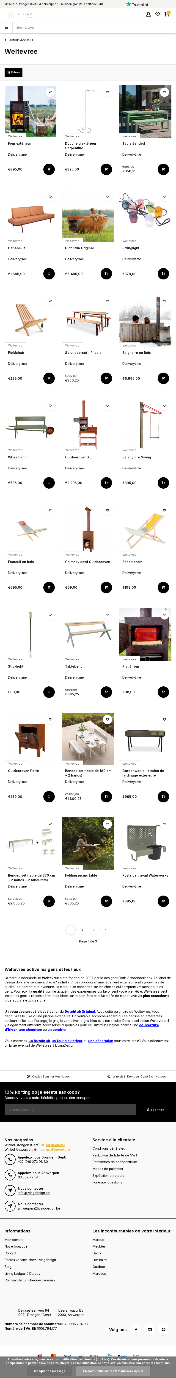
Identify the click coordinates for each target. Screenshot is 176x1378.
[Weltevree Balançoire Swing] (145, 425)
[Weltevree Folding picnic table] (88, 843)
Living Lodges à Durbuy (22, 1273)
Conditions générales (109, 1148)
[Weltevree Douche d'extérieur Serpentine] (88, 111)
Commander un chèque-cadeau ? (30, 1280)
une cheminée (30, 1029)
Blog (8, 1267)
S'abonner (155, 1110)
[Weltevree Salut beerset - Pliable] (88, 320)
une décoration (100, 1041)
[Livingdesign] (18, 15)
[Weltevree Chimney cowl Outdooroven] (88, 530)
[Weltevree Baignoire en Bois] (145, 320)
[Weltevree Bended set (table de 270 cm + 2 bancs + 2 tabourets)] (31, 843)
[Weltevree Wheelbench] (31, 425)
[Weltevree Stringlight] (145, 216)
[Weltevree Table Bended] (145, 111)
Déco (97, 1253)
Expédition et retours (108, 1176)
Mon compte (14, 1240)
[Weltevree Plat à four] (145, 634)
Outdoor (99, 1267)
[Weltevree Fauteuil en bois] (31, 530)
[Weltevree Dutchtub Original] (88, 216)
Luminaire (100, 1260)
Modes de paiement (108, 1169)
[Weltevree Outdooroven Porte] (31, 739)
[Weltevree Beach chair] (145, 530)
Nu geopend (55, 1145)
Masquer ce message (49, 1371)
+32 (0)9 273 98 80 (33, 1162)
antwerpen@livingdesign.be (39, 1208)
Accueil (25, 40)
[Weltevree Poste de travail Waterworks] (145, 843)
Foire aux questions (107, 1182)
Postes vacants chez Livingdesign (30, 1260)
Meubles (99, 1246)
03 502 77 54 (28, 1177)
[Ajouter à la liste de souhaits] (50, 92)
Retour (14, 40)
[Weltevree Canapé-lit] (31, 216)
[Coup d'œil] (49, 169)
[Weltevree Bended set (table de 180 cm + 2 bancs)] (88, 739)
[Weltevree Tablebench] (88, 634)
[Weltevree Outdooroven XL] (88, 425)
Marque (98, 1240)
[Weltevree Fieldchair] (31, 320)
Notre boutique (16, 1246)
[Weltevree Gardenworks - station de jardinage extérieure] (145, 739)
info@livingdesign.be (34, 1193)
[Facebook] (136, 1329)
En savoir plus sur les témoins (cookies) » (113, 1371)
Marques (99, 1273)
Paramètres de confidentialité (115, 1162)
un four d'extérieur (67, 1041)
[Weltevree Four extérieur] (31, 111)
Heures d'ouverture (54, 1149)
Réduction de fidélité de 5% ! (115, 1155)
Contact (10, 1253)
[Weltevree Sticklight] (31, 634)
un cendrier (57, 1029)
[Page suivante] (105, 929)
